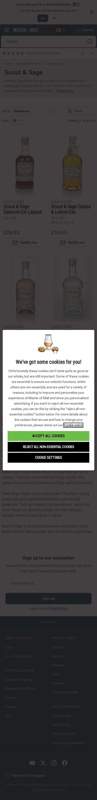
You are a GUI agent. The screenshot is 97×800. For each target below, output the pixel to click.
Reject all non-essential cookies (48, 447)
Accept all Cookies (48, 436)
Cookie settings (48, 457)
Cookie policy (73, 425)
